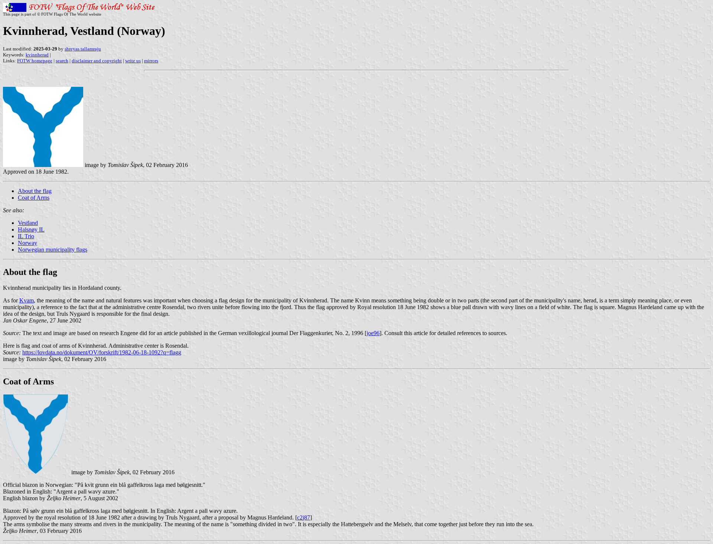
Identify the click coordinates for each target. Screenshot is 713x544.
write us (133, 60)
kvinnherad (37, 55)
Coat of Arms (33, 197)
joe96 (373, 333)
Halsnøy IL (31, 229)
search (62, 60)
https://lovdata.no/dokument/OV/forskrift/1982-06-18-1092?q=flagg (101, 352)
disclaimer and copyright (97, 60)
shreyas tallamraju (83, 49)
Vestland (28, 223)
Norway (27, 243)
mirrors (151, 60)
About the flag (35, 191)
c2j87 (303, 517)
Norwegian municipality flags (52, 249)
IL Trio (26, 236)
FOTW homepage (34, 60)
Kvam (26, 300)
